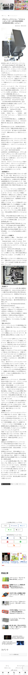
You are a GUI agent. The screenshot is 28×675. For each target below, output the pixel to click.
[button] (18, 529)
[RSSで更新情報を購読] (14, 545)
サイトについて (20, 665)
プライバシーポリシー (20, 668)
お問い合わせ (14, 670)
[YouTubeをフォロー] (7, 541)
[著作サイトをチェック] (7, 537)
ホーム (7, 665)
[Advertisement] (14, 505)
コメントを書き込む (14, 654)
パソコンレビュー (6, 484)
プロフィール (7, 668)
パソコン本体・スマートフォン (19, 484)
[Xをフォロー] (20, 537)
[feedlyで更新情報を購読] (20, 541)
